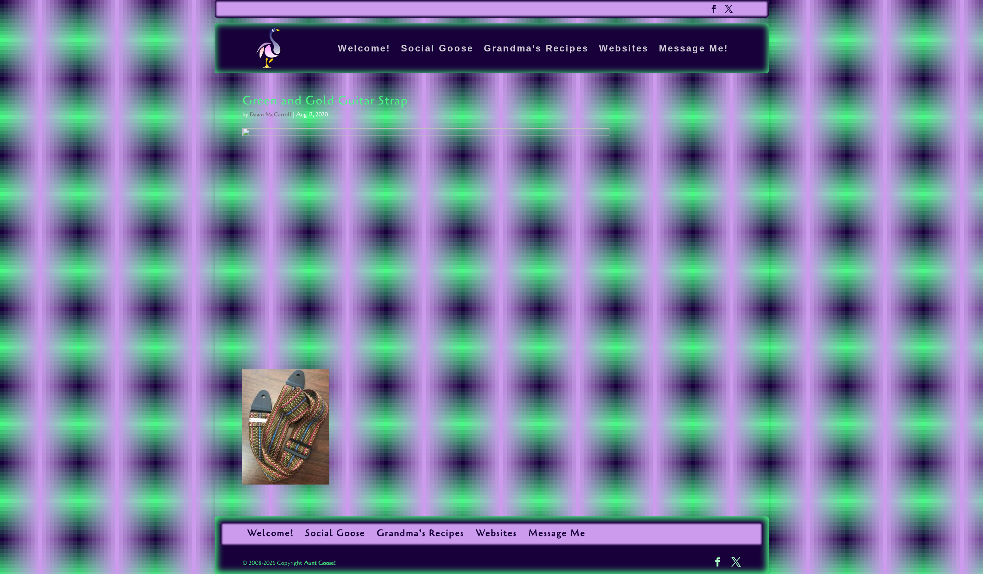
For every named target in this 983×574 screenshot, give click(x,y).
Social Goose (437, 49)
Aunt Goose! (320, 563)
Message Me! (693, 49)
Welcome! (364, 49)
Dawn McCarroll (270, 114)
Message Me (557, 533)
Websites (624, 49)
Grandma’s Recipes (536, 49)
